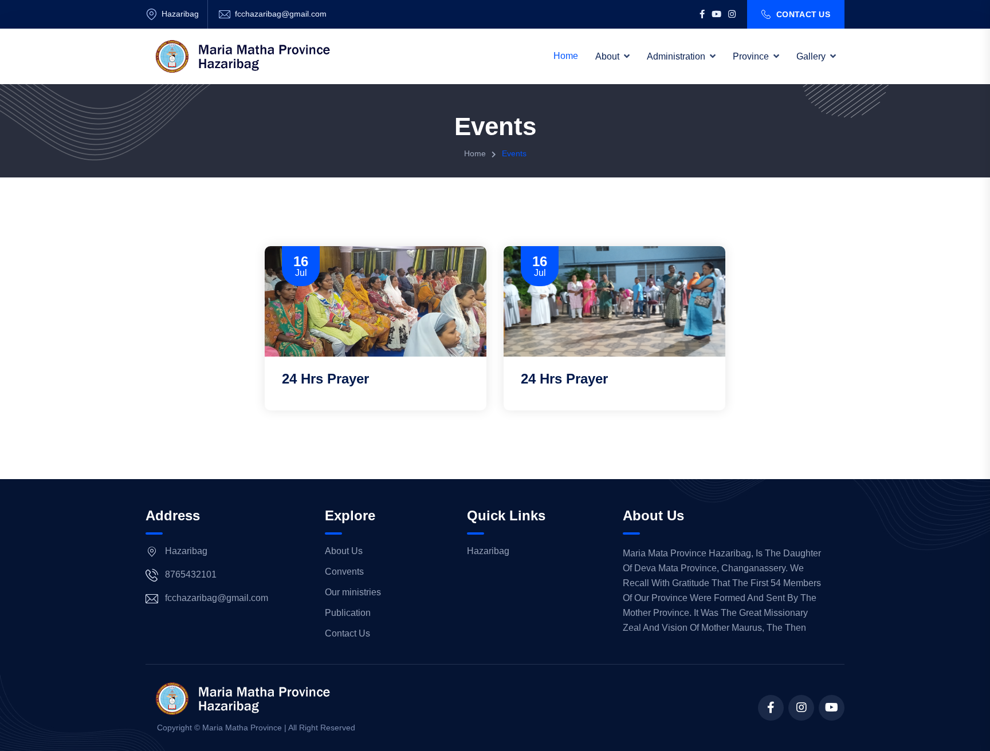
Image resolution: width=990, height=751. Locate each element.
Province (751, 56)
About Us (344, 551)
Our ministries (353, 592)
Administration (676, 56)
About (607, 56)
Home (565, 56)
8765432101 (191, 574)
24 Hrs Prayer (325, 378)
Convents (344, 571)
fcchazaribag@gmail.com (281, 13)
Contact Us (803, 14)
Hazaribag (488, 551)
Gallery (811, 56)
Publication (348, 613)
